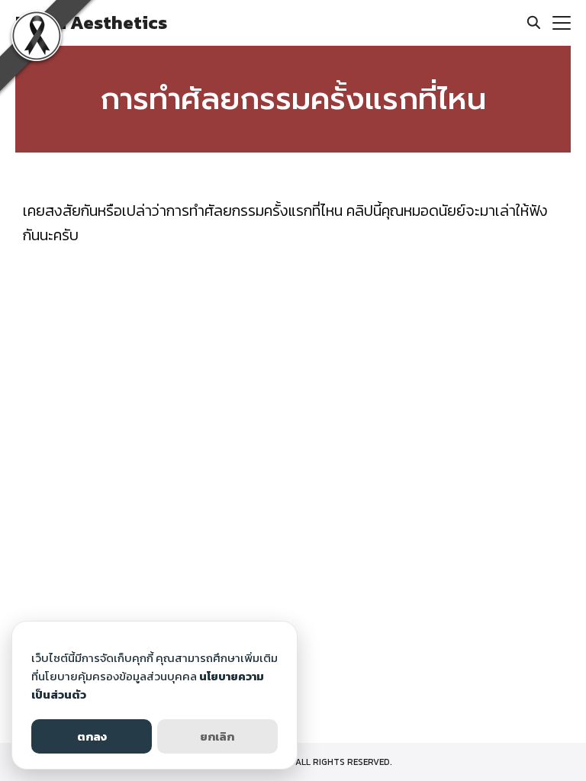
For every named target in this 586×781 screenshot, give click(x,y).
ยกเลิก (217, 736)
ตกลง (92, 736)
